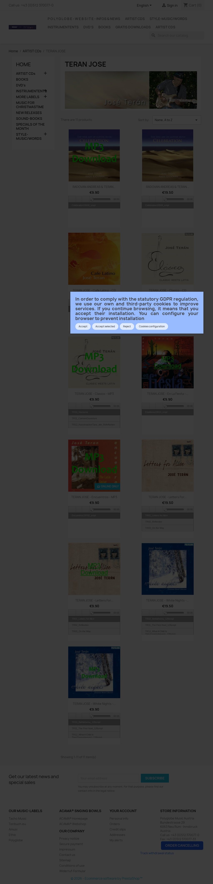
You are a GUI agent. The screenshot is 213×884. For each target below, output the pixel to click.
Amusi (13, 829)
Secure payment (71, 844)
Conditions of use (72, 866)
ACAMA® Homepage (73, 818)
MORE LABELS (27, 97)
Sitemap (65, 860)
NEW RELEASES (29, 113)
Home (23, 64)
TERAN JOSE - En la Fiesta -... (167, 394)
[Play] (79, 199)
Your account (123, 811)
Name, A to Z (177, 120)
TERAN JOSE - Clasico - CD (167, 290)
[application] (94, 199)
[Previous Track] (72, 199)
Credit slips (118, 829)
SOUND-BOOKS (29, 118)
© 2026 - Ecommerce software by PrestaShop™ (106, 878)
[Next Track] (85, 199)
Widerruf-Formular (72, 871)
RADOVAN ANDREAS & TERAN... (94, 187)
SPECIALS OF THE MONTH (30, 126)
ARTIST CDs (135, 18)
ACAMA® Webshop (72, 824)
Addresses (117, 835)
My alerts (116, 840)
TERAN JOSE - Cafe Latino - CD (94, 290)
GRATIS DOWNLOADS (133, 27)
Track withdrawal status (157, 853)
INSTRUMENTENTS (63, 27)
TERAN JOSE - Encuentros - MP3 (94, 497)
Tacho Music (17, 818)
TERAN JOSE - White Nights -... (167, 600)
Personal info (119, 818)
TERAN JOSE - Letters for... (168, 497)
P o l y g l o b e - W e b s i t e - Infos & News (84, 18)
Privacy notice (69, 838)
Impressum (67, 849)
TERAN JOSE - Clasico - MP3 (94, 394)
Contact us (67, 855)
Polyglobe (16, 840)
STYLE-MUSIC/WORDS (168, 18)
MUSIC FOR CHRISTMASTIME (30, 105)
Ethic (12, 835)
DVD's (88, 27)
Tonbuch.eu (17, 824)
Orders (115, 824)
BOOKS (104, 27)
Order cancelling (182, 845)
